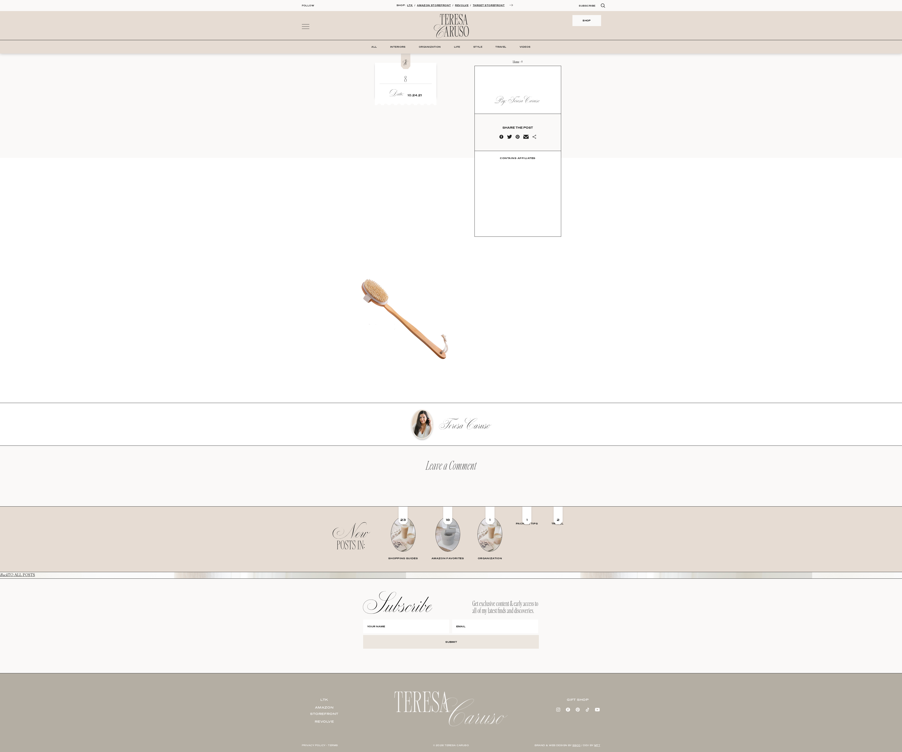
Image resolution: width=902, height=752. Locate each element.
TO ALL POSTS (17, 575)
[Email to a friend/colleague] (526, 138)
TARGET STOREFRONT (489, 5)
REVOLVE (461, 5)
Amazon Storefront (324, 710)
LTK (410, 5)
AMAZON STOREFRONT (434, 5)
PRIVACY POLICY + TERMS (320, 745)
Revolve (324, 721)
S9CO (576, 745)
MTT (597, 745)
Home (516, 62)
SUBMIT (451, 641)
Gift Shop (577, 700)
